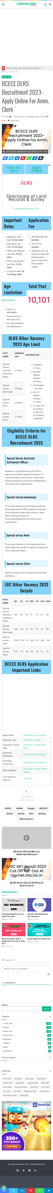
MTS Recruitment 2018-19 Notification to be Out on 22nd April (13, 941)
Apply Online (36, 169)
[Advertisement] (26, 37)
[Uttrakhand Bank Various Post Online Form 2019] (14, 904)
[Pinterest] (22, 158)
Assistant (32, 1083)
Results (6, 1027)
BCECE (44, 808)
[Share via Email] (40, 158)
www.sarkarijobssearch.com (26, 208)
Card (7, 1087)
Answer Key (8, 1035)
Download (21, 1087)
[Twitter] (10, 158)
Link (17, 1091)
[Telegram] (34, 158)
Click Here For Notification (34, 754)
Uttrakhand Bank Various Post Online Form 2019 (13, 915)
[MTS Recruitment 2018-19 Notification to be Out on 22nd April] (14, 929)
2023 (8, 808)
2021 (7, 1079)
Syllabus (6, 1043)
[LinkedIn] (16, 158)
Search (5, 1005)
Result (24, 1095)
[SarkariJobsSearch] (26, 4)
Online (43, 813)
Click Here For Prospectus (34, 762)
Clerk (10, 813)
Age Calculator (8, 300)
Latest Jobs (14, 72)
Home (5, 72)
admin (7, 117)
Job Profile (7, 1051)
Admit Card (7, 1031)
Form (45, 1087)
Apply (32, 808)
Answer (8, 1083)
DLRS (21, 813)
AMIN (20, 808)
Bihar (45, 1083)
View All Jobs (13, 169)
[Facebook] (4, 158)
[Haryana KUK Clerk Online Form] (39, 929)
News (5, 1047)
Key (6, 1091)
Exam (34, 1087)
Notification (30, 1091)
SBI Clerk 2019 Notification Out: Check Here (37, 915)
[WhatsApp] (28, 158)
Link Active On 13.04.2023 (34, 735)
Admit (41, 1079)
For (32, 813)
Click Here (28, 778)
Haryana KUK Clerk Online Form (39, 938)
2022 (18, 1079)
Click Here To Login (32, 740)
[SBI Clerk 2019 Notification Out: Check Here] (39, 904)
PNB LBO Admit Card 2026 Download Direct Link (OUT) (27, 68)
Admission (7, 1039)
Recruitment (27, 819)
